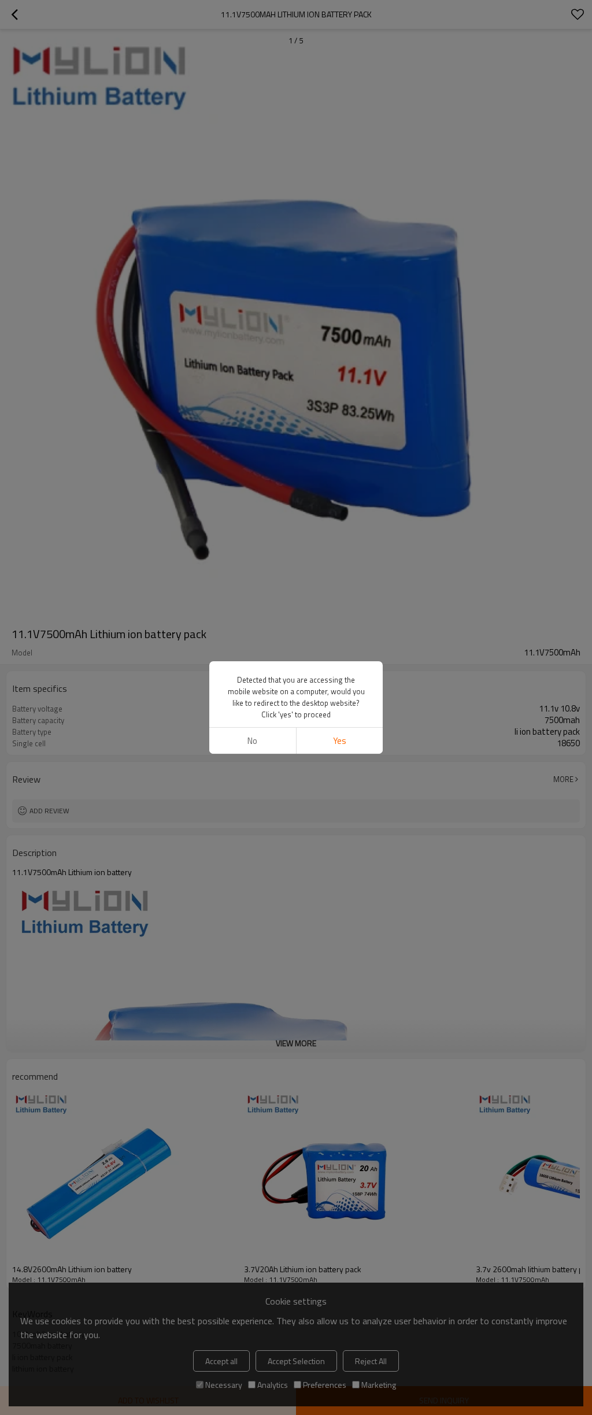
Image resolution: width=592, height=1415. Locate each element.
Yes (339, 740)
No (252, 740)
